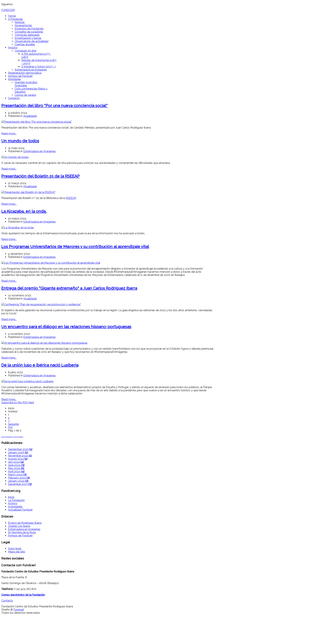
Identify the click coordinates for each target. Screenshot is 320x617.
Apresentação (23, 25)
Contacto (14, 98)
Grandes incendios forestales (26, 84)
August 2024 (18, 458)
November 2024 (20, 455)
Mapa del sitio (16, 551)
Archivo (12, 503)
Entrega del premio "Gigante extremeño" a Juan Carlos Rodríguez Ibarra (69, 288)
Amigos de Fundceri (20, 76)
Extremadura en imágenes (31, 69)
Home (12, 15)
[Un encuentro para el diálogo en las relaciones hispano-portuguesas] (44, 342)
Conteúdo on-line (25, 50)
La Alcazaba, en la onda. (24, 211)
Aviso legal (14, 548)
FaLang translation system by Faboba (12, 437)
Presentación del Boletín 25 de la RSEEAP (40, 176)
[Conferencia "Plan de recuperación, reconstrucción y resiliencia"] (41, 304)
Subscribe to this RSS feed (17, 402)
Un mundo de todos (20, 140)
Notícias (20, 22)
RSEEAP (71, 198)
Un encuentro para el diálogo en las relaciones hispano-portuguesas (66, 326)
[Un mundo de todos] (15, 157)
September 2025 (20, 449)
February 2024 (19, 477)
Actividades (15, 506)
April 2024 (16, 471)
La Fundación (16, 500)
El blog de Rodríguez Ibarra (25, 522)
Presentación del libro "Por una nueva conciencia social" (54, 105)
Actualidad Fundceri (20, 509)
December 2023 (20, 484)
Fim (10, 427)
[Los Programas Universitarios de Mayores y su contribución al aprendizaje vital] (50, 262)
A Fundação (15, 19)
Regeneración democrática (24, 72)
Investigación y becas (28, 38)
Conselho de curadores (29, 31)
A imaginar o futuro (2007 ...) (38, 66)
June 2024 (16, 465)
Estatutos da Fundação (29, 28)
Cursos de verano (25, 95)
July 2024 (16, 461)
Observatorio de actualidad (31, 41)
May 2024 (16, 468)
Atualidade (30, 116)
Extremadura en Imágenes (39, 151)
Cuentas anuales (25, 44)
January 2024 (18, 480)
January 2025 (18, 452)
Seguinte (13, 424)
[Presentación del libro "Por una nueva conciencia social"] (36, 121)
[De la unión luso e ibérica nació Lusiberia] (27, 381)
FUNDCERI (8, 10)
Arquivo (13, 47)
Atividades (14, 79)
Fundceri (19, 609)
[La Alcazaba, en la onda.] (17, 227)
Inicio (11, 497)
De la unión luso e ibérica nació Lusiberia (39, 365)
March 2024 (17, 474)
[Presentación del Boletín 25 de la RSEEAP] (28, 192)
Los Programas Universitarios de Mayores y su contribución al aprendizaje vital (75, 246)
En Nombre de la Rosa (22, 532)
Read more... (8, 133)
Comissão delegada (27, 34)
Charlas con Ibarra (19, 526)
